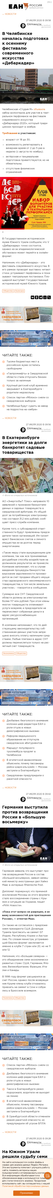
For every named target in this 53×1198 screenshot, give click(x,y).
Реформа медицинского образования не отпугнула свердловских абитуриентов (24, 739)
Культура (19, 291)
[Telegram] (41, 297)
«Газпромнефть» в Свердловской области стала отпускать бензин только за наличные (27, 377)
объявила (39, 109)
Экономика (8, 653)
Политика (7, 998)
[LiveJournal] (49, 297)
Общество (8, 291)
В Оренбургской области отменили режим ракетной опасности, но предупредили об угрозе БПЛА (28, 1120)
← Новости (9, 14)
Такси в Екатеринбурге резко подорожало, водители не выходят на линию (28, 1092)
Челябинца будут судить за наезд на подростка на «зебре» (27, 408)
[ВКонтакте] (32, 297)
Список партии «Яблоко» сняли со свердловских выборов (28, 399)
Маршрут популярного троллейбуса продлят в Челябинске (21, 751)
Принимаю (26, 1193)
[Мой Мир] (45, 297)
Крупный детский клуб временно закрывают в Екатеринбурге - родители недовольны (27, 389)
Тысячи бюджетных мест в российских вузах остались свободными (23, 365)
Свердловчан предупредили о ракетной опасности (25, 777)
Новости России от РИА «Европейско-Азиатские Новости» (19, 6)
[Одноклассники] (36, 297)
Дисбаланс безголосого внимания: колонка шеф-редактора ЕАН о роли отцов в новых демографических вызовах (28, 726)
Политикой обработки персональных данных (25, 1186)
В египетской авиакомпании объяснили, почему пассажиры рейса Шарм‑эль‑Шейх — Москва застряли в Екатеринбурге (27, 765)
